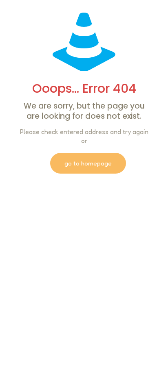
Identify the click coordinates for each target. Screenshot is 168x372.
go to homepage (88, 163)
